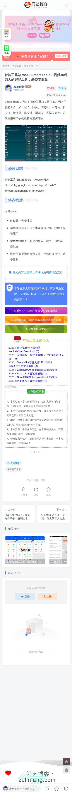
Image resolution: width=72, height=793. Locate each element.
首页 (7, 66)
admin (32, 35)
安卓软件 (16, 66)
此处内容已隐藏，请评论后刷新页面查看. (37, 272)
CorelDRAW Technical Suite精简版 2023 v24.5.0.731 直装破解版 (32, 379)
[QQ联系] (66, 769)
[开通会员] (66, 761)
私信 (63, 88)
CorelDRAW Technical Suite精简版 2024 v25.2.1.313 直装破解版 (32, 371)
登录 (27, 596)
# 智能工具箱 (14, 469)
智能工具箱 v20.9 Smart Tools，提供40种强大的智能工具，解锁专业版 (36, 77)
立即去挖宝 (61, 56)
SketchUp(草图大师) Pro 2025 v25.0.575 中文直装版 (30, 364)
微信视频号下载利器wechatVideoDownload (24, 349)
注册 (49, 596)
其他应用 (44, 35)
